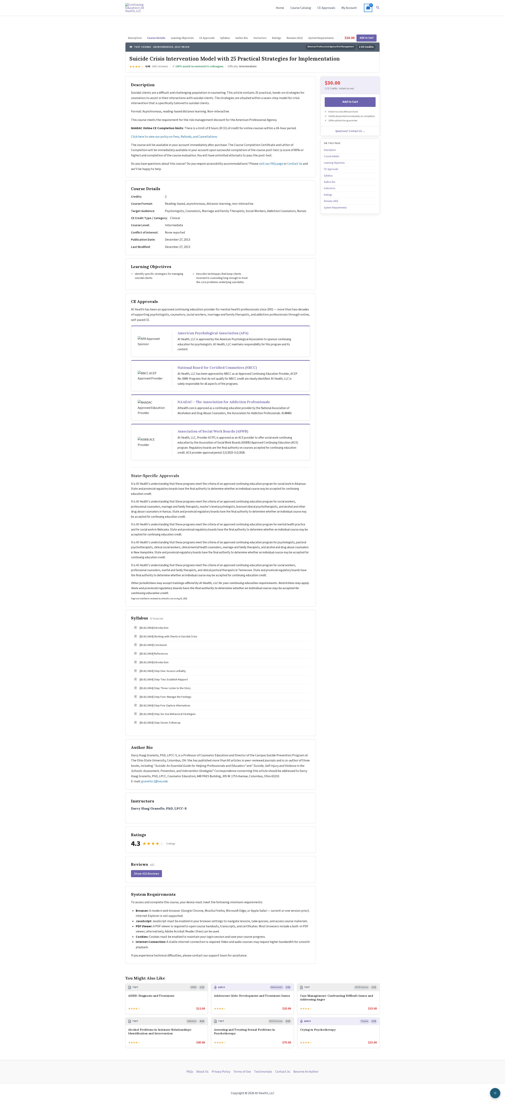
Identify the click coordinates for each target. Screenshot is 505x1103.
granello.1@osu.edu (154, 781)
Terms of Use (242, 1071)
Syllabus (225, 38)
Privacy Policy (221, 1071)
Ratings (276, 38)
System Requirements (321, 38)
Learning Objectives (182, 38)
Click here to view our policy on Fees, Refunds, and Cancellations (174, 136)
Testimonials (263, 1071)
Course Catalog (300, 8)
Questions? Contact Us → (350, 131)
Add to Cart (366, 38)
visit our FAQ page (271, 164)
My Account (349, 8)
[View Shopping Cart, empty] (368, 8)
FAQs (189, 1071)
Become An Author (306, 1071)
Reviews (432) (295, 38)
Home (280, 8)
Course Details (156, 38)
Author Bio (241, 38)
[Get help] (495, 1093)
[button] (378, 8)
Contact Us (294, 164)
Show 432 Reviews (146, 873)
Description (135, 38)
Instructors (260, 38)
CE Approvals (326, 8)
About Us (202, 1071)
